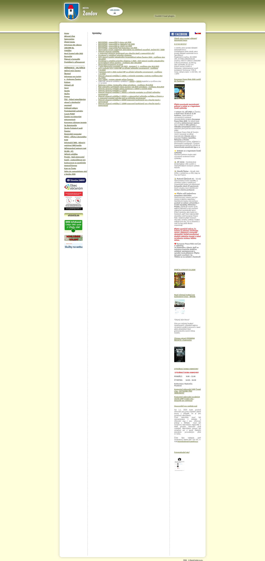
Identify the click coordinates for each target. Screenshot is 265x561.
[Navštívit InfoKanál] (73, 232)
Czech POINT (69, 114)
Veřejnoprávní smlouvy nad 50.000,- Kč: (75, 149)
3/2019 (139, 81)
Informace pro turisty (72, 76)
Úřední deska (69, 42)
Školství (67, 74)
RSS (185, 560)
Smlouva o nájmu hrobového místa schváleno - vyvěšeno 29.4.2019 (125, 85)
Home (66, 33)
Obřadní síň (69, 85)
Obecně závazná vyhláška (108, 51)
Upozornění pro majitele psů (185, 406)
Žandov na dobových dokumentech (72, 118)
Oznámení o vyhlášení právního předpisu (115, 55)
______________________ (74, 65)
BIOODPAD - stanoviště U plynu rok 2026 (114, 42)
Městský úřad (69, 36)
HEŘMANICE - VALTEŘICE (74, 68)
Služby (67, 94)
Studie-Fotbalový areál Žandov (73, 129)
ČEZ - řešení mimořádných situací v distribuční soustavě (75, 102)
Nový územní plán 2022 (73, 53)
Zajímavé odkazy (71, 108)
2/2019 (131, 81)
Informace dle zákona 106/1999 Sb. (73, 46)
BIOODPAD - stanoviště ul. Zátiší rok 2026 (115, 46)
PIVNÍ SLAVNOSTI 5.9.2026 (184, 270)
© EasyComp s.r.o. (195, 560)
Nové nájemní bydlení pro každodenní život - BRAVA (184, 296)
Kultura (67, 82)
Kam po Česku (70, 168)
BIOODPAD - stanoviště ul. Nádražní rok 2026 (116, 44)
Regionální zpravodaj (72, 134)
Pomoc (67, 96)
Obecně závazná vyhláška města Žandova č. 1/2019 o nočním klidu (125, 89)
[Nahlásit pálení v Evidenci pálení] (73, 240)
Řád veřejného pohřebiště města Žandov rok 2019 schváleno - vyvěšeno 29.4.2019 (131, 87)
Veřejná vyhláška (71, 154)
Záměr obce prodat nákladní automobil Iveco (185, 39)
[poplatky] (73, 248)
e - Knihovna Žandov (72, 79)
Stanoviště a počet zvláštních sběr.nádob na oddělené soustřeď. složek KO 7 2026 (131, 50)
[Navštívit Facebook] (179, 34)
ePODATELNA (73, 215)
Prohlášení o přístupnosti (74, 62)
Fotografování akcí (181, 452)
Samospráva (69, 39)
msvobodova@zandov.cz (188, 441)
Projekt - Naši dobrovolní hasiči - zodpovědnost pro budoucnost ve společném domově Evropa (75, 161)
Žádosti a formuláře (72, 59)
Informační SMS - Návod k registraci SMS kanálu (74, 144)
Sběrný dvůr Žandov (72, 71)
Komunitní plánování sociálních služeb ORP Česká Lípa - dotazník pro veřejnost (187, 398)
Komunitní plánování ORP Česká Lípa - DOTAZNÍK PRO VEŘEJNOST (187, 391)
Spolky (67, 91)
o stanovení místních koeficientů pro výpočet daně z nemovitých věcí (126, 53)
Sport (66, 88)
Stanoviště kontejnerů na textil (110, 64)
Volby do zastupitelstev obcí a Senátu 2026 (75, 172)
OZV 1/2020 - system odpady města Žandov (116, 79)
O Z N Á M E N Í (180, 44)
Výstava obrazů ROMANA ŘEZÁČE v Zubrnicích (184, 339)
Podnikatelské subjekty (73, 111)
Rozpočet (68, 56)
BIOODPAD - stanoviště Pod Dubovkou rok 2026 (117, 48)
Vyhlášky (67, 50)
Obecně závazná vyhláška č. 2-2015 (112, 90)
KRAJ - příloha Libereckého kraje (75, 138)
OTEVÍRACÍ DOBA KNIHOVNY (186, 369)
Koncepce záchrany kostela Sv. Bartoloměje (75, 124)
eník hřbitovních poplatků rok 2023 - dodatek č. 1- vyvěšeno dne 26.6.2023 (129, 66)
